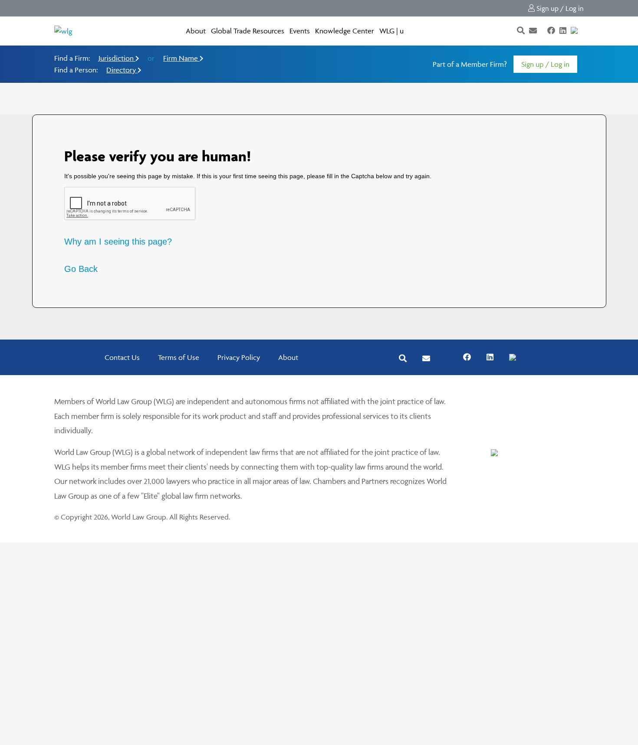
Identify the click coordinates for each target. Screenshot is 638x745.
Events (299, 30)
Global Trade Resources (247, 30)
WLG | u (391, 30)
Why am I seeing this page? (118, 241)
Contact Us (122, 357)
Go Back (81, 269)
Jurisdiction (117, 58)
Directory (122, 69)
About (196, 30)
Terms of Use (178, 357)
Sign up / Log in (559, 8)
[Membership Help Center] (583, 30)
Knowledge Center (344, 30)
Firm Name (181, 58)
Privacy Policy (238, 357)
